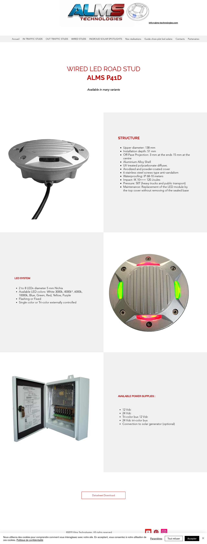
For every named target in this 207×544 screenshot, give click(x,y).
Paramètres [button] (156, 538)
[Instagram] (164, 532)
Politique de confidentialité (29, 540)
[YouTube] (148, 532)
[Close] (203, 538)
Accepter (191, 538)
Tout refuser (174, 538)
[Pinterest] (156, 532)
